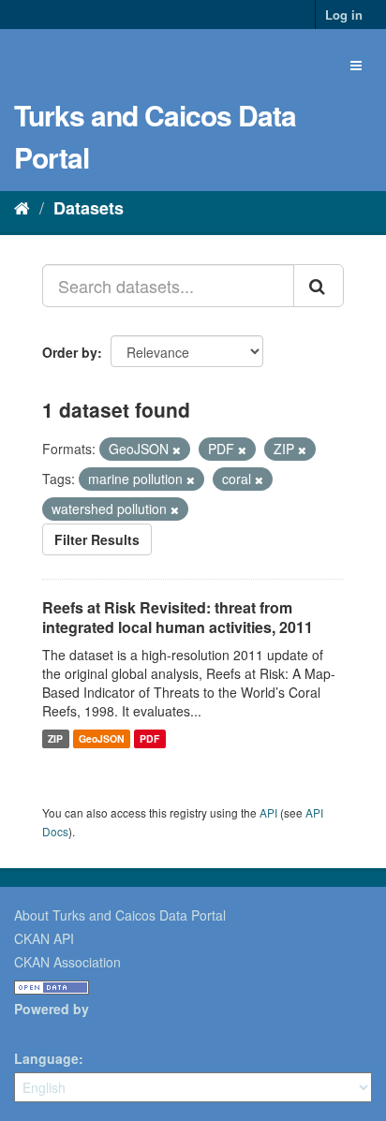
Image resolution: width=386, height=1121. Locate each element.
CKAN (46, 1030)
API (268, 812)
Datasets (88, 208)
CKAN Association (67, 961)
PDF (149, 738)
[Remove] (176, 449)
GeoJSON (102, 738)
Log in (344, 14)
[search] (318, 285)
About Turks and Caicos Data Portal (120, 915)
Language (46, 1058)
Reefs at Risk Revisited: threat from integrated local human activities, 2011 (177, 617)
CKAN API (44, 938)
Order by (69, 352)
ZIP (55, 738)
